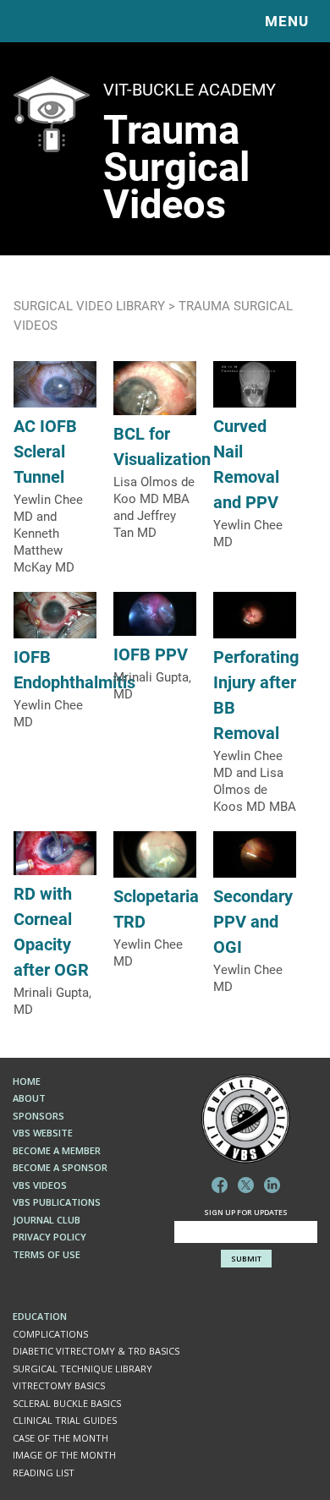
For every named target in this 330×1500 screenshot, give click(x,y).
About (29, 1098)
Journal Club (46, 1219)
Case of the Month (60, 1438)
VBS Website (43, 1132)
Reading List (43, 1472)
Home (27, 1081)
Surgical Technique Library (82, 1368)
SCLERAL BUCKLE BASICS (67, 1403)
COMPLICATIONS (50, 1334)
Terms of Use (46, 1254)
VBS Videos (40, 1185)
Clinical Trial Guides (65, 1420)
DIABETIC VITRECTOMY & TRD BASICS (96, 1350)
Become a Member (57, 1150)
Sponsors (38, 1115)
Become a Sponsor (60, 1167)
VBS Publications (57, 1202)
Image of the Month (64, 1454)
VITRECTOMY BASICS (59, 1385)
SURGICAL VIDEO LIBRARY (89, 305)
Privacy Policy (49, 1236)
